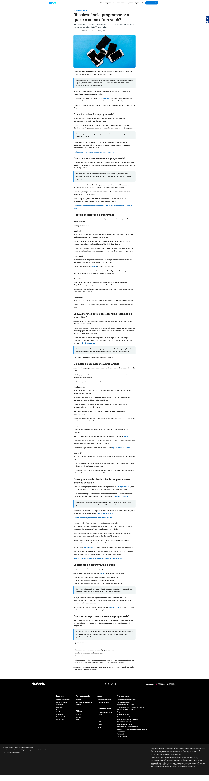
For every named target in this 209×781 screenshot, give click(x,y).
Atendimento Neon (103, 702)
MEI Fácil (78, 704)
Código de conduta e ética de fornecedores (131, 707)
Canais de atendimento (104, 712)
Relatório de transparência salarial (127, 719)
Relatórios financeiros (124, 722)
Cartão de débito (61, 717)
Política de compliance (124, 714)
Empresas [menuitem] (120, 3)
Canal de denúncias (123, 702)
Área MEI (78, 699)
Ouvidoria (100, 715)
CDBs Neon (59, 704)
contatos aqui (178, 754)
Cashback (59, 712)
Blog (77, 719)
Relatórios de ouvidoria (124, 724)
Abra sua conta (152, 3)
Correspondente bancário (84, 702)
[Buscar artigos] (142, 3)
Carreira (78, 717)
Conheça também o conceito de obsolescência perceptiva (93, 152)
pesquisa (102, 573)
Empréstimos (60, 707)
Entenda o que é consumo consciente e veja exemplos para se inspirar (98, 558)
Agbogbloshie (88, 547)
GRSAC (99, 725)
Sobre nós (79, 715)
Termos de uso (122, 736)
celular (94, 266)
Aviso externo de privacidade (126, 699)
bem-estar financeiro (105, 513)
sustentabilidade (103, 98)
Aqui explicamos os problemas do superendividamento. (92, 518)
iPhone (126, 436)
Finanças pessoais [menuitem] (107, 3)
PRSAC (99, 727)
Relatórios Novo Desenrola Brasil (127, 726)
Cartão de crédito (61, 702)
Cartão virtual (60, 719)
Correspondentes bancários (126, 709)
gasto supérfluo (113, 607)
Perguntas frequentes (104, 699)
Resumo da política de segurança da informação (132, 729)
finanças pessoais (124, 487)
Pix (57, 709)
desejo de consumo (89, 343)
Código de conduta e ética (125, 704)
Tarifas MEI (120, 734)
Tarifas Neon (121, 731)
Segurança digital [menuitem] (133, 3)
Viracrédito (59, 714)
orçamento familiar (121, 496)
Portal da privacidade (124, 717)
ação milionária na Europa (121, 448)
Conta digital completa (63, 699)
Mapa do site (121, 712)
